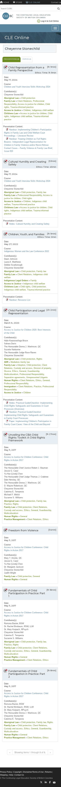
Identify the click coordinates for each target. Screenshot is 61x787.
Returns (48, 772)
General (23, 516)
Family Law (9, 101)
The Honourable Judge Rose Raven (20, 352)
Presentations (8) (11, 59)
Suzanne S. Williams (13, 497)
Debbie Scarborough (13, 265)
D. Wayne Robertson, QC (15, 486)
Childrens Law (11, 113)
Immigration (10, 386)
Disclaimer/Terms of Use (33, 772)
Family (33, 280)
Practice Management (14, 519)
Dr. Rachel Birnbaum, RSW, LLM (19, 626)
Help (11, 775)
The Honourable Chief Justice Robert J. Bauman (26, 468)
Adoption (21, 365)
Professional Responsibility (29, 195)
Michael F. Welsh (12, 494)
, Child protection (38, 286)
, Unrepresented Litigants (36, 377)
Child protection (27, 98)
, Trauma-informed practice (21, 107)
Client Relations (24, 101)
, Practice (37, 386)
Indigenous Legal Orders (16, 280)
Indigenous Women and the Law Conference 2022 (26, 251)
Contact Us (56, 2)
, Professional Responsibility (31, 374)
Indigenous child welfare (34, 283)
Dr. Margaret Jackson (13, 567)
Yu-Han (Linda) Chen (13, 474)
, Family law (40, 192)
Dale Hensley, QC (12, 480)
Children (27, 110)
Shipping (4, 775)
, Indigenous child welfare (42, 110)
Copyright (17, 772)
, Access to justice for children (30, 104)
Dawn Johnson (10, 259)
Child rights (25, 286)
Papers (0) (26, 59)
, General (22, 371)
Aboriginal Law (11, 98)
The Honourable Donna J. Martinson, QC (22, 346)
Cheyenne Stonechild (13, 94)
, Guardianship (32, 371)
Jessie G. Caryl (11, 471)
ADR (6, 362)
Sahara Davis (10, 343)
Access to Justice (12, 110)
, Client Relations (39, 507)
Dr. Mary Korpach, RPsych (16, 629)
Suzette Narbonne (12, 349)
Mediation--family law (20, 362)
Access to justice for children (33, 113)
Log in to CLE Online (50, 21)
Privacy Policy (6, 772)
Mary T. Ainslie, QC (13, 558)
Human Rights (11, 380)
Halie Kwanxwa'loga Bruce (16, 340)
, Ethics (14, 371)
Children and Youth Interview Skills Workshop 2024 (27, 87)
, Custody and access (22, 368)
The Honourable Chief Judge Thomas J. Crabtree (26, 477)
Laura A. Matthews (12, 262)
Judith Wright (10, 573)
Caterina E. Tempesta (14, 491)
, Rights (38, 359)
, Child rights (26, 198)
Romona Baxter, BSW (14, 623)
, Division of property (41, 368)
